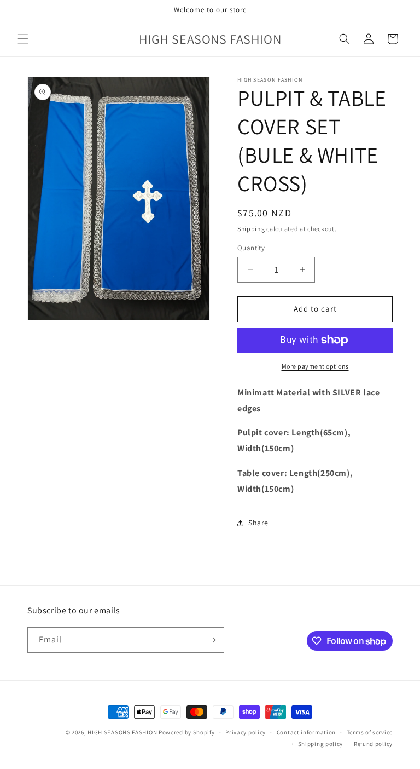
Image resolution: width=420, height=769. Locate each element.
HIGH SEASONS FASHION (122, 732)
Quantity (251, 247)
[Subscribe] (212, 640)
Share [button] (258, 522)
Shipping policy (320, 744)
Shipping (251, 229)
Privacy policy (245, 732)
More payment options (315, 366)
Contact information (306, 732)
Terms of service (370, 732)
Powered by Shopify (187, 732)
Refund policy (373, 744)
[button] (23, 39)
